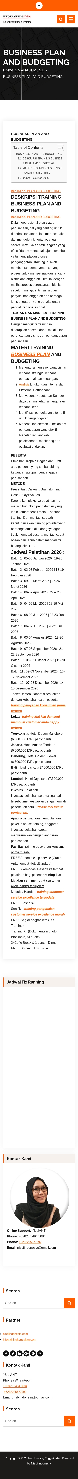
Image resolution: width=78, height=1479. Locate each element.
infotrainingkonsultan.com (19, 1339)
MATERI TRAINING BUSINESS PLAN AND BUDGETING (42, 171)
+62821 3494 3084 (15, 1386)
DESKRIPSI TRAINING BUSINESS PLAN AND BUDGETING (42, 161)
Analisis (24, 384)
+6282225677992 (30, 1242)
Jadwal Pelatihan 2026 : (36, 177)
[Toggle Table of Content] (58, 148)
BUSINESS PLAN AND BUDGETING (39, 153)
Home (8, 70)
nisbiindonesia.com (15, 1333)
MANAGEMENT (31, 70)
